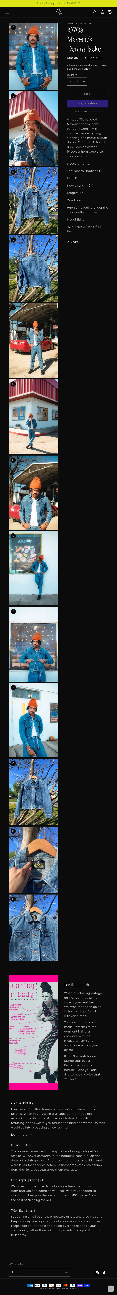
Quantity (72, 74)
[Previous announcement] (6, 3)
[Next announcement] (111, 3)
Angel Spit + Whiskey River (63, 1288)
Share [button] (75, 242)
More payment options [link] (88, 111)
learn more (19, 1135)
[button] (7, 12)
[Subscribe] (66, 1273)
